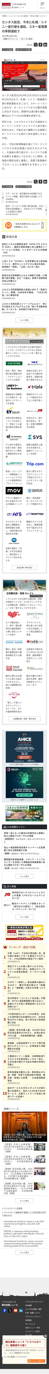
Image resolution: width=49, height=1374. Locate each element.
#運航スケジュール (10, 38)
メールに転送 (7, 50)
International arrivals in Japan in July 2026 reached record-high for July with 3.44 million (24, 1224)
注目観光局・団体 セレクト (20, 593)
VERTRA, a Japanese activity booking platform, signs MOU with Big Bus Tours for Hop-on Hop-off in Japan (24, 1233)
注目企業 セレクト (15, 341)
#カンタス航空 (26, 38)
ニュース (12, 16)
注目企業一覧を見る (24, 567)
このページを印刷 (24, 50)
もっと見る (24, 320)
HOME (4, 16)
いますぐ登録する (37, 1361)
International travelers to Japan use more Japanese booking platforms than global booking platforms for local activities (23, 1243)
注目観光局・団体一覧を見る (24, 718)
